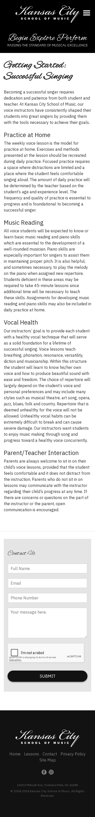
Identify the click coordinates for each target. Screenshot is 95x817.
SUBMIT (47, 676)
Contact (50, 753)
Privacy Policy (73, 753)
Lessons (31, 753)
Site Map (48, 760)
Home (15, 753)
